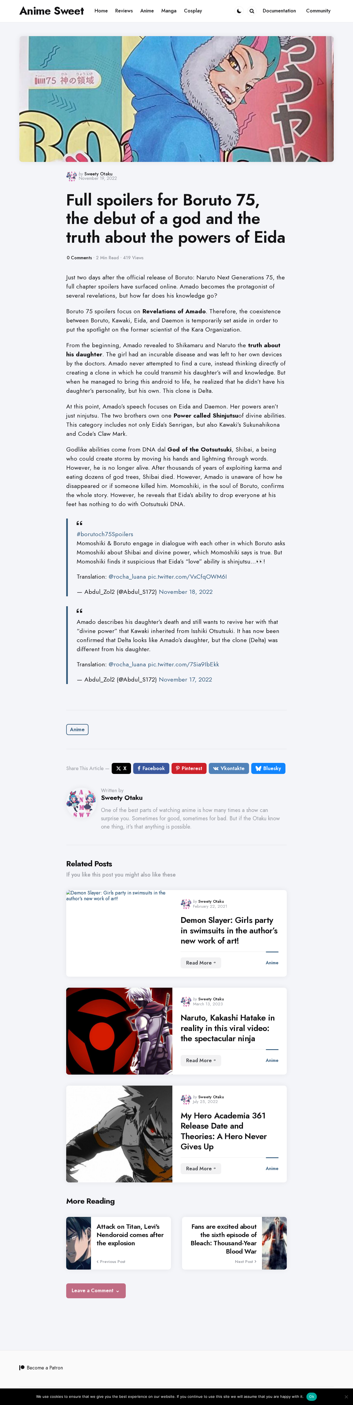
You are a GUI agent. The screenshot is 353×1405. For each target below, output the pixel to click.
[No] (346, 1396)
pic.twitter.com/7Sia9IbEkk (183, 664)
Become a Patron (45, 1367)
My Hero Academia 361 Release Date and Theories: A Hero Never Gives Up (224, 1131)
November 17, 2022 (185, 679)
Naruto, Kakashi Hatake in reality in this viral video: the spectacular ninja (228, 1028)
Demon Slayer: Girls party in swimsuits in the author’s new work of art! (229, 930)
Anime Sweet (51, 11)
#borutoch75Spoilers (105, 534)
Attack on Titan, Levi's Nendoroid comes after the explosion (130, 1234)
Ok (311, 1396)
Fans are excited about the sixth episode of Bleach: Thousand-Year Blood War (223, 1239)
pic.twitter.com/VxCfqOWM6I (187, 576)
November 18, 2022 (186, 591)
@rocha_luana (127, 576)
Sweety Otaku (98, 174)
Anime (77, 729)
